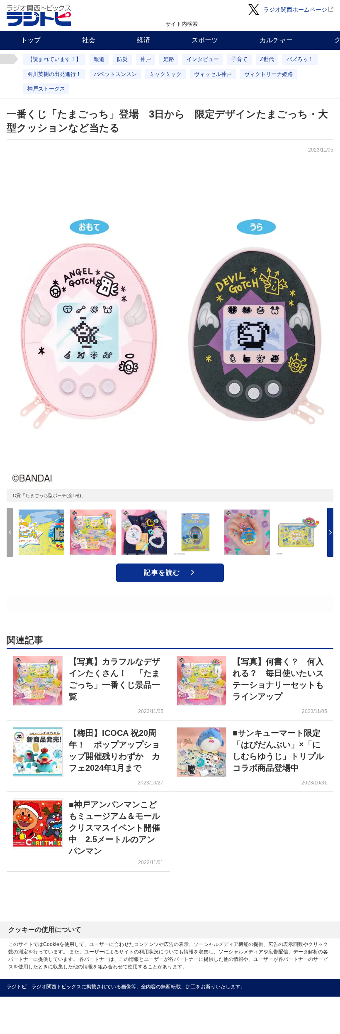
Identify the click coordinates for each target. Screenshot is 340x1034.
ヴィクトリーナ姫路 (268, 74)
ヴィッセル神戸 (213, 74)
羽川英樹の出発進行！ (54, 74)
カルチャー (276, 40)
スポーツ (205, 40)
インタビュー (203, 59)
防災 (122, 59)
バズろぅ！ (300, 59)
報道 (99, 59)
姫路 (168, 59)
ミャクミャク (165, 74)
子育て (239, 59)
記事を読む (162, 572)
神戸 (145, 59)
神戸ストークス (46, 89)
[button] (330, 532)
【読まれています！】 (54, 59)
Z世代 (267, 59)
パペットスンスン (115, 74)
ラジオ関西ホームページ (295, 9)
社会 (88, 40)
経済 (143, 40)
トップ (31, 40)
